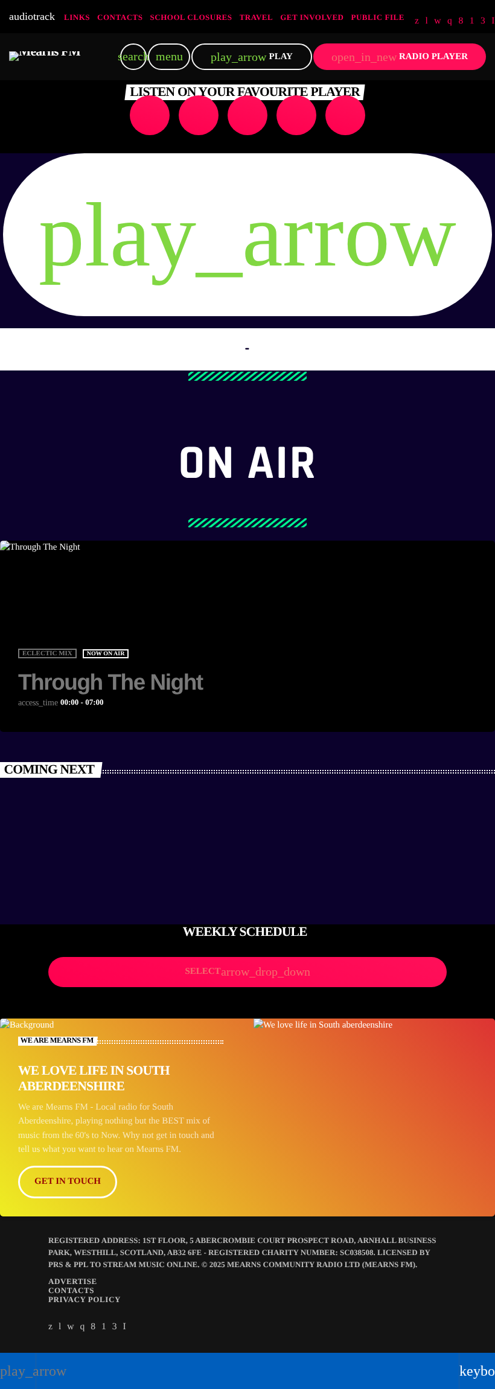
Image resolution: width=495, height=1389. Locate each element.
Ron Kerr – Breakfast (83, 872)
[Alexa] (493, 21)
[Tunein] (426, 21)
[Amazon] (483, 21)
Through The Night (110, 682)
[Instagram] (449, 21)
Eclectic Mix (47, 653)
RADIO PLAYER (399, 57)
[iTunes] (437, 21)
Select (247, 971)
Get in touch (67, 1181)
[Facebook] (460, 21)
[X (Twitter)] (417, 21)
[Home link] (44, 57)
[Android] (472, 21)
